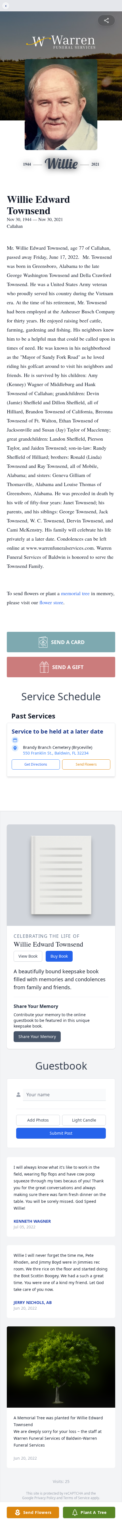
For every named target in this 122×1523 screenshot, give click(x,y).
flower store (51, 602)
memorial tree (75, 593)
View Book (27, 956)
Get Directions (35, 764)
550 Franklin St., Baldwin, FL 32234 (56, 753)
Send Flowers (86, 764)
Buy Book (59, 956)
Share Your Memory (37, 1036)
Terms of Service (76, 1497)
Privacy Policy (45, 1497)
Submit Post (61, 1133)
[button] (61, 1367)
